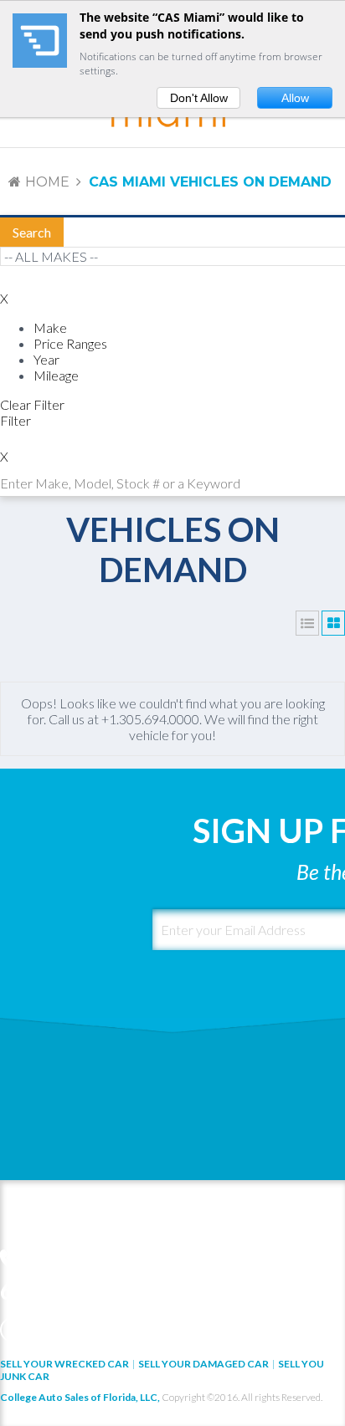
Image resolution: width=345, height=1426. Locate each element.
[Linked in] (67, 1329)
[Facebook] (12, 1329)
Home (47, 182)
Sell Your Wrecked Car (64, 1363)
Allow (295, 98)
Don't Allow (199, 98)
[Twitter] (40, 1329)
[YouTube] (95, 1329)
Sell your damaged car (203, 1363)
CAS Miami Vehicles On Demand (210, 182)
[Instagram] (123, 1329)
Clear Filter (32, 404)
